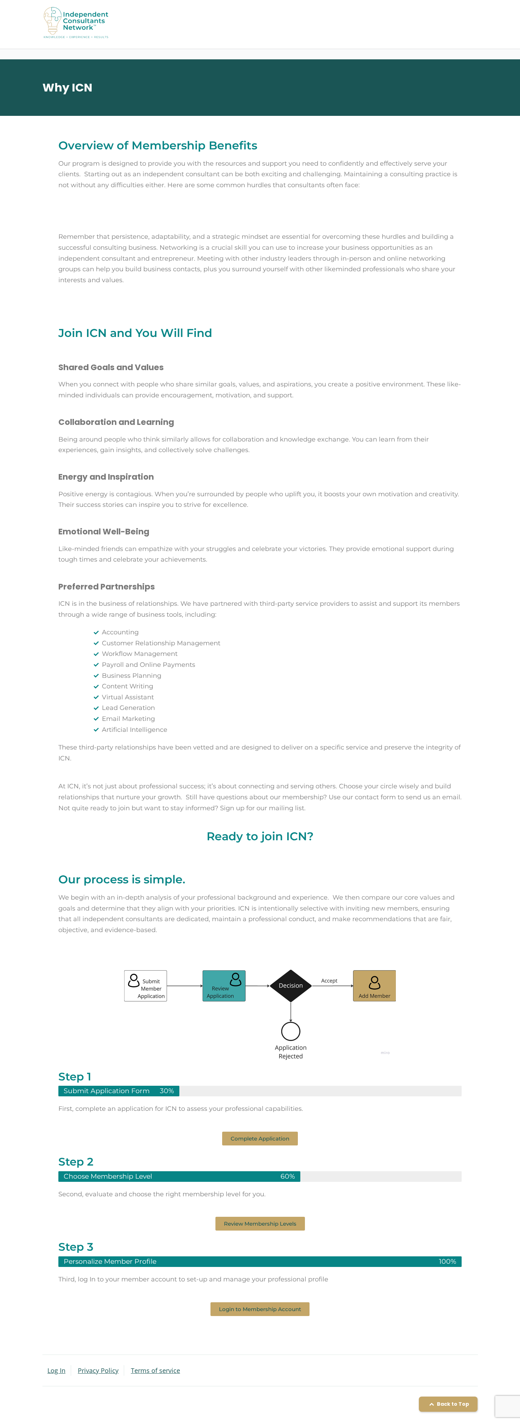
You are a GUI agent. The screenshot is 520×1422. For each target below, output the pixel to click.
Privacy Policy (98, 1370)
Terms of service (155, 1370)
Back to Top (452, 1404)
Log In (56, 1370)
